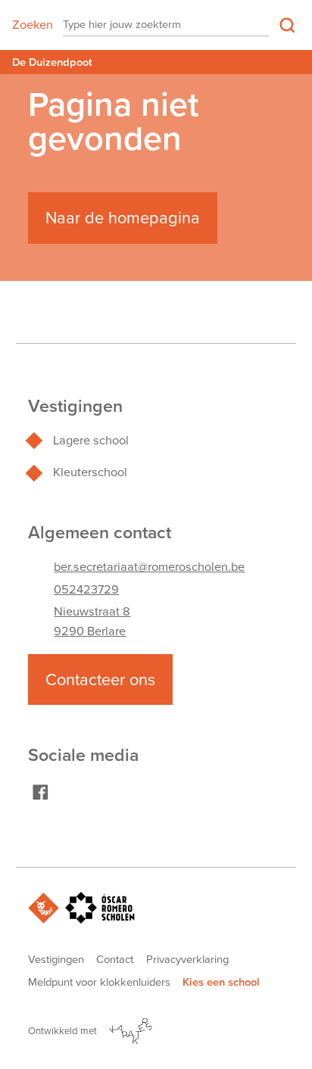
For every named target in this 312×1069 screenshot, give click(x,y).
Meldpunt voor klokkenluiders (99, 982)
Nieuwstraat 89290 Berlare (92, 621)
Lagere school (91, 440)
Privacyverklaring (187, 959)
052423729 (86, 589)
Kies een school (221, 982)
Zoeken (32, 24)
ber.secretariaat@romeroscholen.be (149, 566)
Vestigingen (56, 959)
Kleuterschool (90, 472)
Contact (114, 959)
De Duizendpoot (52, 62)
